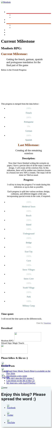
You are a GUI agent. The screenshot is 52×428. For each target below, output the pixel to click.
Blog (8, 20)
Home (9, 12)
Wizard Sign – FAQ (20, 27)
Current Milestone (14, 35)
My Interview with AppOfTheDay (20, 383)
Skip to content (7, 7)
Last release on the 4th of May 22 (20, 380)
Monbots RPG (18, 15)
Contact (9, 32)
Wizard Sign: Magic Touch (23, 17)
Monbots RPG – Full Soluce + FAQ (27, 25)
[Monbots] (6, 2)
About (9, 30)
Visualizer (47, 323)
